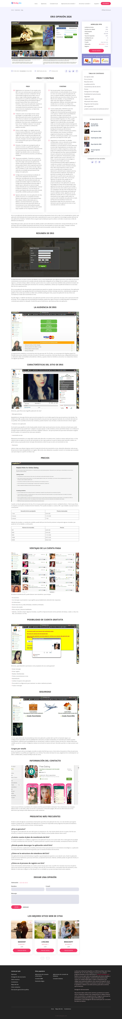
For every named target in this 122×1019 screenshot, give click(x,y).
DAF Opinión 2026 (96, 131)
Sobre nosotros (15, 979)
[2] (22, 882)
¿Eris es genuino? (88, 106)
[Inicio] (18, 3)
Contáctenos (67, 1009)
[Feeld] (86, 137)
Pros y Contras (88, 79)
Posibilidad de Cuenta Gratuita (92, 94)
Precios (86, 89)
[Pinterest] (76, 71)
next (47, 958)
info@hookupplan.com (103, 974)
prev (42, 958)
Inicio (36, 3)
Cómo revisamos (15, 987)
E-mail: (48, 886)
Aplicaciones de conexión (68, 3)
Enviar (16, 907)
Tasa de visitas (96, 50)
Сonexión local (54, 3)
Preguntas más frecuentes (91, 104)
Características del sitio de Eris (92, 86)
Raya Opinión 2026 (96, 144)
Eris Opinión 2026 (89, 77)
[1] (20, 882)
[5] (27, 882)
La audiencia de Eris (89, 84)
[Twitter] (73, 71)
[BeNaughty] (87, 60)
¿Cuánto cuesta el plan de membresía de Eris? (96, 109)
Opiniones (43, 3)
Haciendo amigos (39, 981)
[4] (25, 882)
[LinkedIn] (69, 71)
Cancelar (26, 907)
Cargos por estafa (89, 99)
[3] (23, 882)
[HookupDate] (86, 124)
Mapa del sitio (59, 1009)
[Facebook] (66, 71)
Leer (22, 947)
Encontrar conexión (84, 3)
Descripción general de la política (20, 989)
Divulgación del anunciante (18, 977)
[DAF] (86, 131)
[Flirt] (96, 60)
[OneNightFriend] (105, 60)
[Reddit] (92, 162)
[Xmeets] (86, 150)
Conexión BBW (39, 978)
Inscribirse (106, 3)
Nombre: (14, 886)
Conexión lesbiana (58, 978)
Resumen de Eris (88, 82)
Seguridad (87, 96)
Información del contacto (91, 101)
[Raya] (86, 144)
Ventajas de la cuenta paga (91, 91)
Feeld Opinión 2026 (96, 138)
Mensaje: (14, 893)
